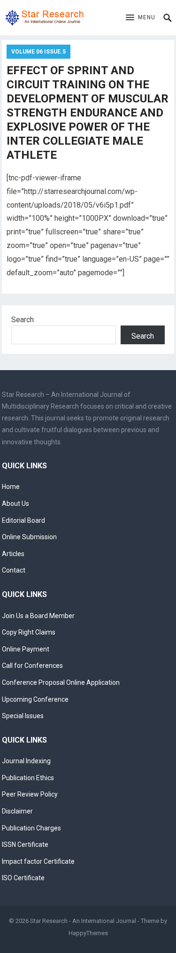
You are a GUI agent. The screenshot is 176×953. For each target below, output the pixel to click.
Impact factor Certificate (38, 861)
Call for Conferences (32, 665)
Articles (13, 554)
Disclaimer (17, 811)
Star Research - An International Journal (83, 920)
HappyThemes (88, 933)
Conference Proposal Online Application (61, 682)
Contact (13, 570)
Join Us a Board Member (38, 616)
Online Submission (29, 537)
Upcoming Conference (35, 699)
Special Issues (23, 716)
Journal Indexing (26, 761)
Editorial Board (23, 520)
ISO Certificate (23, 878)
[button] (140, 18)
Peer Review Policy (30, 794)
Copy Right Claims (28, 632)
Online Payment (25, 649)
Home (11, 486)
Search (22, 319)
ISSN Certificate (25, 844)
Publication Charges (31, 828)
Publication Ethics (28, 778)
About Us (15, 503)
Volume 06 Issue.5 (38, 51)
